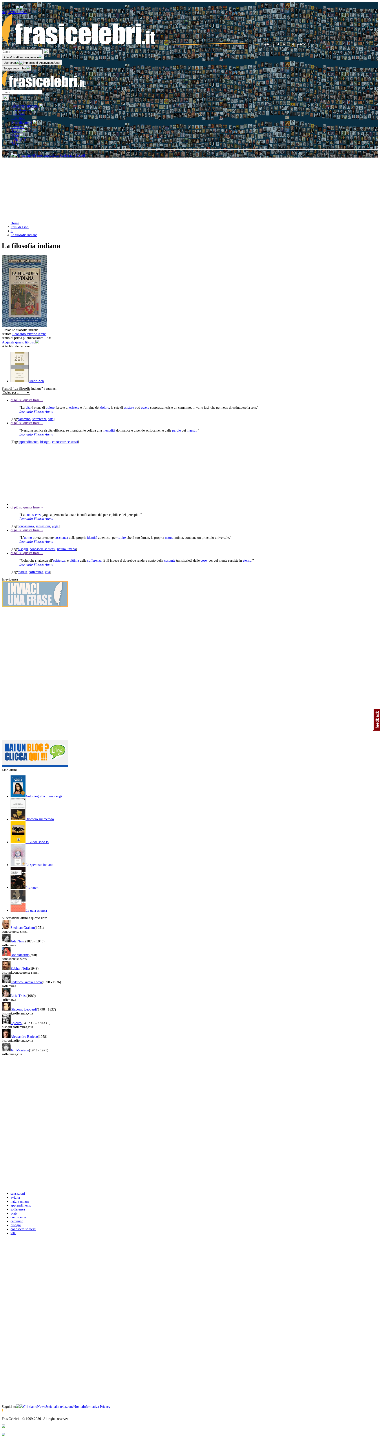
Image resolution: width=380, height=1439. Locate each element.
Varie (15, 136)
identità (92, 537)
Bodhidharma (20, 955)
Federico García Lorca (26, 982)
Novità (78, 1406)
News (41, 1406)
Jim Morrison (20, 1050)
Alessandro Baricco (24, 1036)
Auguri (16, 131)
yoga (55, 526)
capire (121, 537)
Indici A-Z (18, 140)
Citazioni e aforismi (25, 106)
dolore (50, 407)
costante (169, 560)
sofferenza (39, 419)
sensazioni (43, 526)
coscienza (61, 537)
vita (28, 407)
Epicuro (16, 1023)
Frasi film (18, 114)
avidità (22, 572)
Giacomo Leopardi (24, 1009)
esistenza (59, 560)
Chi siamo (30, 1406)
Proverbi (17, 127)
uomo (28, 537)
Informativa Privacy (96, 1406)
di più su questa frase (27, 400)
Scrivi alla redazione (59, 1406)
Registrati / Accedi (14, 12)
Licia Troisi (18, 996)
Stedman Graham (23, 927)
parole (176, 430)
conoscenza (34, 515)
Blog (14, 143)
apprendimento (28, 442)
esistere (74, 407)
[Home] (156, 46)
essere (145, 407)
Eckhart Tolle (20, 968)
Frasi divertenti (22, 122)
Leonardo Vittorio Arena (29, 334)
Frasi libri (18, 118)
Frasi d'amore (21, 110)
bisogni (45, 442)
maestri (192, 430)
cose (204, 560)
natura (169, 537)
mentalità (109, 430)
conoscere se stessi (65, 442)
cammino (24, 419)
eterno (247, 560)
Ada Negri (18, 941)
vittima (74, 560)
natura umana (66, 549)
